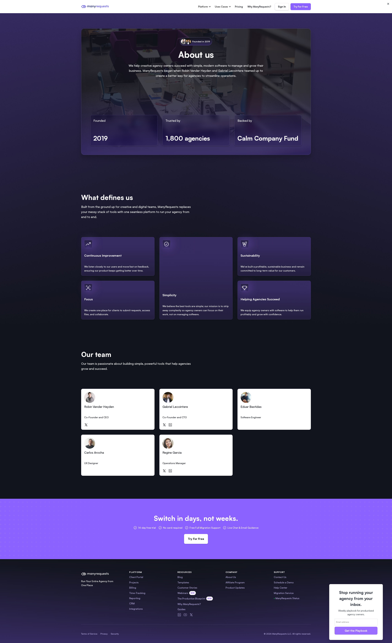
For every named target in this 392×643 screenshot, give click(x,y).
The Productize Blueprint (194, 598)
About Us (231, 577)
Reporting (134, 598)
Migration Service (284, 593)
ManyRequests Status (286, 598)
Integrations (136, 608)
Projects (134, 582)
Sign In (282, 6)
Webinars (186, 593)
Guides (181, 609)
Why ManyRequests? (259, 6)
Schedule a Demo (284, 582)
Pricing (239, 6)
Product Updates (235, 587)
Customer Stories (187, 587)
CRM (132, 603)
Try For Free (301, 6)
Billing (132, 587)
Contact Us (280, 577)
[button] (204, 6)
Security (115, 633)
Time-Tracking (137, 593)
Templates (183, 582)
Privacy (104, 633)
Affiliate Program (235, 582)
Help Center (280, 587)
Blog (180, 577)
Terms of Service (89, 633)
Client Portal (136, 577)
